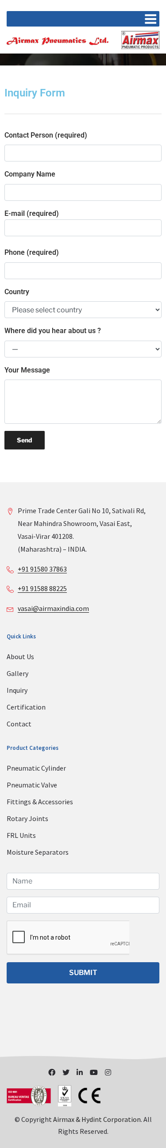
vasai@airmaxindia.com (53, 608)
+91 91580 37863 (42, 568)
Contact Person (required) (45, 135)
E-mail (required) (31, 213)
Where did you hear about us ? (52, 330)
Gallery (17, 673)
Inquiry (17, 690)
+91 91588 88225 (42, 588)
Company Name (29, 174)
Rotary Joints (27, 818)
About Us (20, 656)
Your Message (27, 370)
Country (16, 292)
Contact (19, 723)
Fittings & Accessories (40, 801)
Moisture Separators (38, 852)
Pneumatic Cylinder (36, 768)
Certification (26, 707)
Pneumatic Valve (32, 784)
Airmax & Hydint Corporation (97, 1119)
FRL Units (21, 835)
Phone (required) (31, 252)
